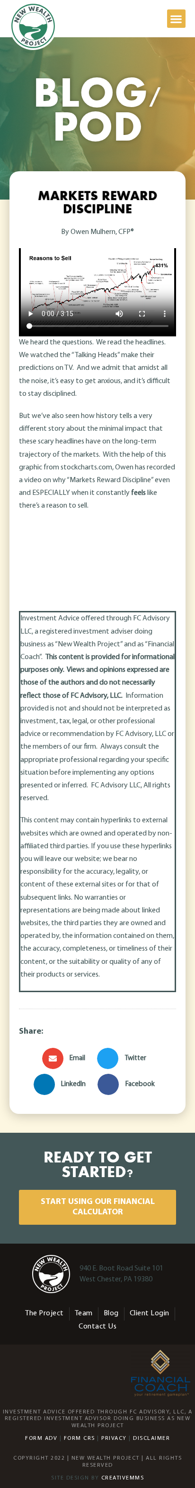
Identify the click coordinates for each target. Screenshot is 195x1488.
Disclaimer (151, 1438)
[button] (176, 18)
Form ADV (41, 1438)
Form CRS (79, 1438)
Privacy (114, 1438)
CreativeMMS (122, 1478)
